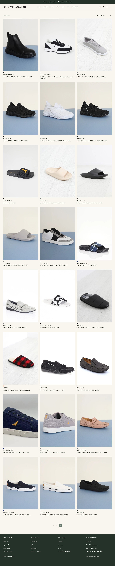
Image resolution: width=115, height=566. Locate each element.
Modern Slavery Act (91, 548)
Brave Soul (6, 541)
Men (63, 7)
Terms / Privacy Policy (64, 551)
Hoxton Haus (6, 548)
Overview (88, 541)
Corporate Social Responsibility (94, 551)
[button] (107, 7)
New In (51, 7)
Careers (60, 545)
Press (59, 548)
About (38, 7)
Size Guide (34, 548)
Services (45, 7)
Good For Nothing (8, 551)
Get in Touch (34, 541)
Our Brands (75, 7)
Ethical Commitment (91, 545)
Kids (68, 7)
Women (58, 7)
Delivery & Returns (36, 551)
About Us (60, 541)
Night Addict (6, 545)
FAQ (32, 545)
